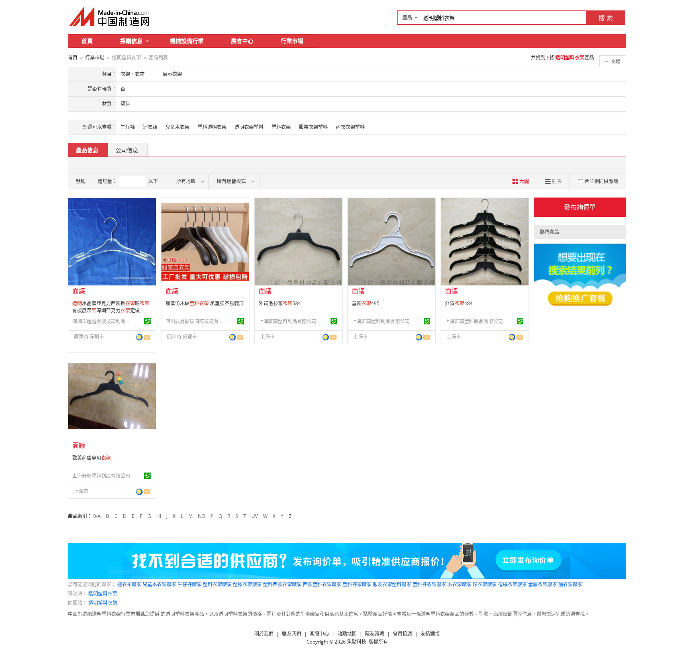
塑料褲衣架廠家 (429, 584)
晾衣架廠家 (485, 584)
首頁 (87, 41)
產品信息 (87, 150)
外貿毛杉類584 (280, 303)
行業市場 (292, 41)
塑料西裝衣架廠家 (282, 584)
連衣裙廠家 (129, 584)
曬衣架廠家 (570, 584)
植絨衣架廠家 (512, 584)
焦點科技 (356, 641)
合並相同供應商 (601, 181)
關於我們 (264, 633)
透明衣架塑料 (249, 127)
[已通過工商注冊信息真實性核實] (147, 321)
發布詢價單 (580, 207)
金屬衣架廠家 (542, 584)
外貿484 (459, 303)
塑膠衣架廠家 (247, 584)
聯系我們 (291, 633)
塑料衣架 (281, 127)
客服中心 (319, 633)
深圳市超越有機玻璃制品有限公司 (102, 321)
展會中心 (242, 41)
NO (201, 516)
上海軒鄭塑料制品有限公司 (287, 321)
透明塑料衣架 (102, 593)
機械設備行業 (187, 41)
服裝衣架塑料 (313, 127)
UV (254, 516)
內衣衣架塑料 (350, 127)
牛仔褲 (127, 127)
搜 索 (605, 18)
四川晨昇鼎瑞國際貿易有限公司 (195, 321)
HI (158, 516)
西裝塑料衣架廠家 (322, 584)
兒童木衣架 (177, 127)
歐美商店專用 (91, 457)
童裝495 (366, 303)
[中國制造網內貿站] (110, 16)
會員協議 (402, 633)
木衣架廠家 (459, 584)
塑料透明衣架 (212, 127)
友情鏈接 (430, 633)
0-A (97, 516)
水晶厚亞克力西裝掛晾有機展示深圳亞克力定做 (110, 307)
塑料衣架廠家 (217, 584)
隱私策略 (374, 633)
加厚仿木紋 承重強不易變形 (204, 303)
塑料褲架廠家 (357, 584)
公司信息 (127, 150)
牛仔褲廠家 (190, 584)
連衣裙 (150, 127)
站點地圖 (347, 633)
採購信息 (131, 41)
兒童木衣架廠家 (159, 584)
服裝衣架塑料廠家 (392, 584)
